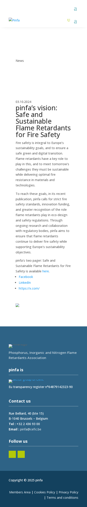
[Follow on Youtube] (21, 454)
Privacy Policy (68, 492)
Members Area (20, 492)
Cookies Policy (44, 492)
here (45, 271)
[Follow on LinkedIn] (12, 454)
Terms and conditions (62, 497)
